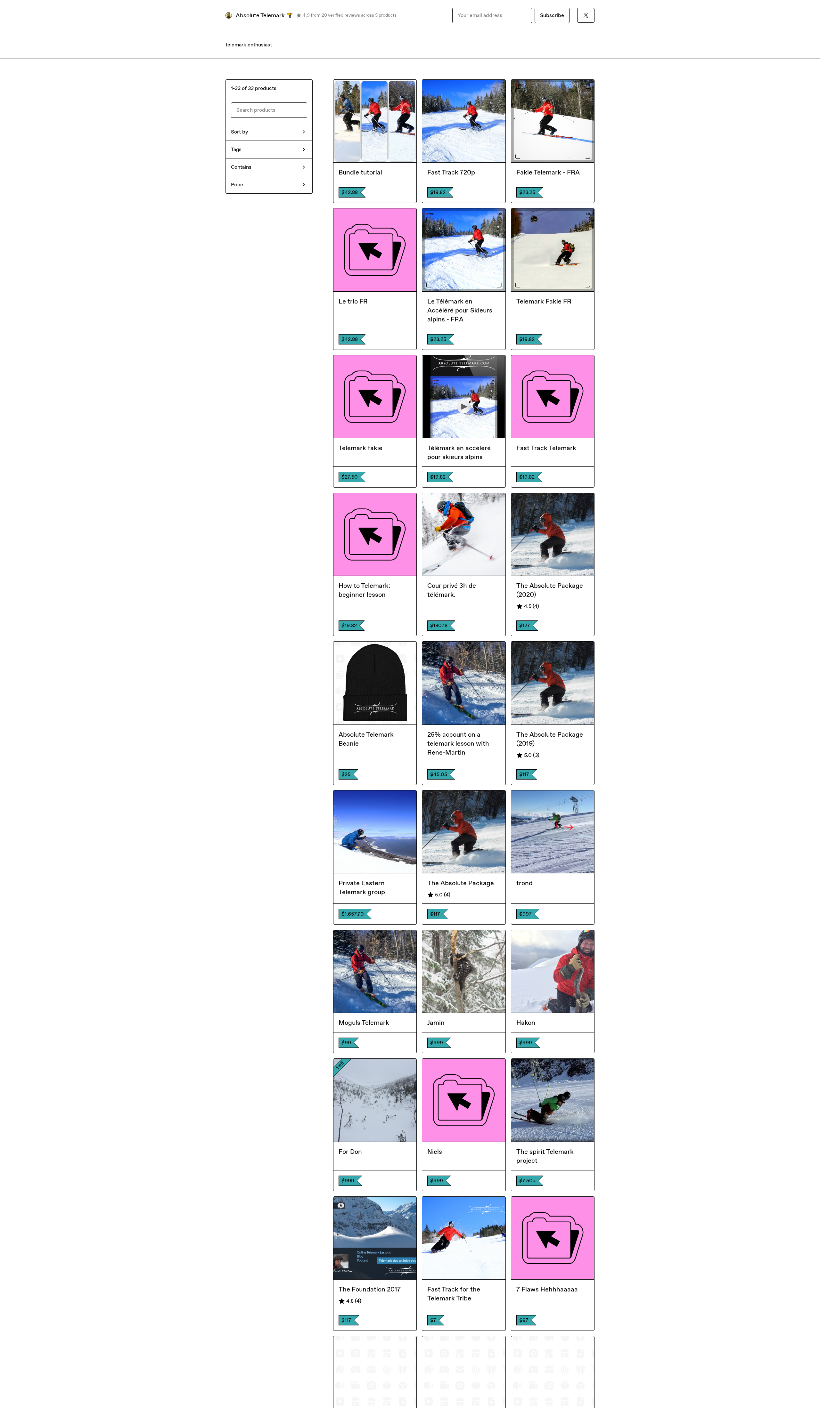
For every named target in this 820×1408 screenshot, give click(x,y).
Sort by (239, 132)
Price (237, 185)
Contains (241, 167)
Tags (236, 149)
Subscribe (552, 15)
